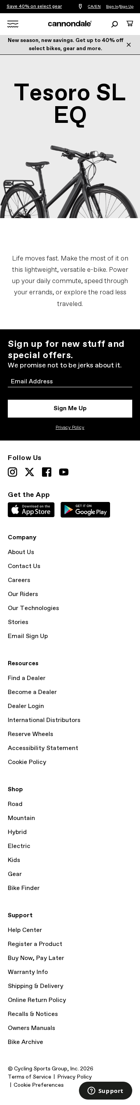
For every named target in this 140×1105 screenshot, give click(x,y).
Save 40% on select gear (34, 6)
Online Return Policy (37, 1000)
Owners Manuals (31, 1028)
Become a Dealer (32, 692)
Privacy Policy (70, 428)
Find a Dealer (27, 678)
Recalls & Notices (33, 1014)
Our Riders (23, 594)
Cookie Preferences (39, 1085)
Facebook (46, 472)
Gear (15, 874)
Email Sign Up (28, 636)
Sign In (112, 6)
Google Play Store (85, 510)
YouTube (63, 472)
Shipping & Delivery (35, 986)
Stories (18, 622)
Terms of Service (29, 1077)
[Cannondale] (70, 23)
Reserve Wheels (30, 734)
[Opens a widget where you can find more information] (105, 1091)
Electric (19, 846)
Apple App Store (31, 510)
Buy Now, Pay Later (36, 958)
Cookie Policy (27, 762)
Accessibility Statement (43, 748)
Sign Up (126, 6)
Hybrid (17, 832)
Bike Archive (25, 1042)
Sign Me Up (70, 408)
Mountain (21, 818)
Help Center (25, 930)
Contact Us (24, 566)
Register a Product (35, 944)
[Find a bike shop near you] (80, 7)
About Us (21, 552)
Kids (14, 860)
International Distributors (44, 720)
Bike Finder (24, 888)
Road (15, 804)
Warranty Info (28, 972)
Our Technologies (33, 608)
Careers (19, 580)
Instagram (12, 472)
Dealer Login (26, 706)
